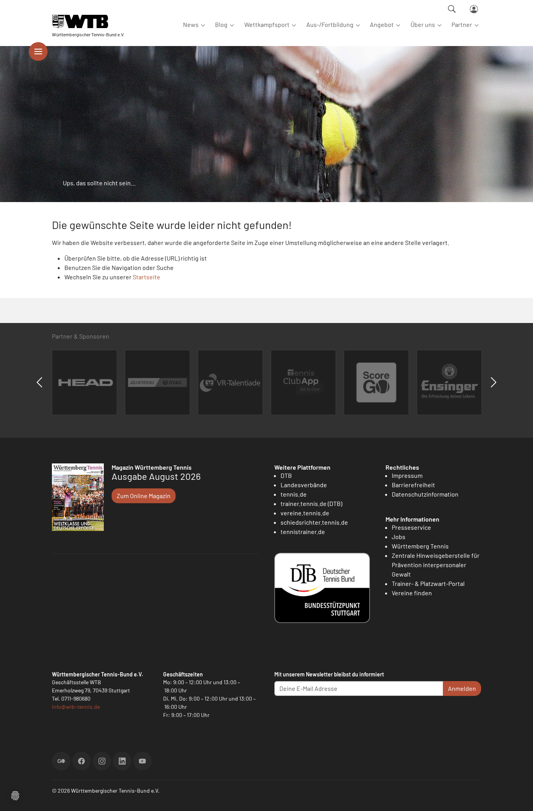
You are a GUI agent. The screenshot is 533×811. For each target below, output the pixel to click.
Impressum (407, 475)
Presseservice (411, 527)
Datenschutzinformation (425, 494)
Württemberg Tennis (420, 546)
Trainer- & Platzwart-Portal (428, 583)
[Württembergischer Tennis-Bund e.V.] (88, 21)
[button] (15, 795)
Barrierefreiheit (413, 484)
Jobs (398, 536)
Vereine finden (412, 592)
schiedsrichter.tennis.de (314, 522)
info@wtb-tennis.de (76, 706)
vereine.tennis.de (305, 512)
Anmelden (462, 688)
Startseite (146, 276)
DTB (286, 475)
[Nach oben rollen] (517, 795)
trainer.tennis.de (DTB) (311, 503)
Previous (39, 382)
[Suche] (452, 9)
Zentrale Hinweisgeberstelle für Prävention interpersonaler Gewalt (436, 565)
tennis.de (294, 494)
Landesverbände (304, 484)
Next (493, 382)
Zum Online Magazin (144, 495)
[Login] (474, 9)
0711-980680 (76, 698)
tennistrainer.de (303, 531)
